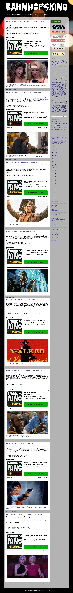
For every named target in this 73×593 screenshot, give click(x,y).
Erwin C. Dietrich (25, 436)
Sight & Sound (53, 226)
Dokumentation (53, 77)
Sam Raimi (60, 100)
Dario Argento (62, 73)
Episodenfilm (64, 77)
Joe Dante (62, 86)
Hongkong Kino (28, 507)
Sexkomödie (53, 103)
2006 (54, 195)
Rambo (52, 98)
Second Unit (53, 224)
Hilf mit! (40, 14)
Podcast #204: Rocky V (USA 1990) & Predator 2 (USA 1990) (20, 231)
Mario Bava (57, 93)
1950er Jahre (53, 60)
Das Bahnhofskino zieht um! (56, 121)
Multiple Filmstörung (54, 218)
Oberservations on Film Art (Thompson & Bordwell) (58, 220)
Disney (63, 76)
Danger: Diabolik (56, 73)
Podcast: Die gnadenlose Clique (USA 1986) (58, 125)
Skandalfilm (62, 103)
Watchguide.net (54, 233)
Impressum (34, 16)
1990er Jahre (16, 85)
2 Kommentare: (21, 84)
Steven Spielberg (62, 105)
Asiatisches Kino (55, 66)
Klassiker (52, 89)
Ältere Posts (46, 584)
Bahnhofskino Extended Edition (59, 68)
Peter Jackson (63, 95)
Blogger (49, 590)
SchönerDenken (54, 223)
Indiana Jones (59, 85)
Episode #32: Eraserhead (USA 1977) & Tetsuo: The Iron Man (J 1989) (58, 143)
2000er (10, 156)
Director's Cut (56, 76)
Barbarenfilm (59, 68)
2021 (54, 173)
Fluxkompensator (54, 214)
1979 (54, 198)
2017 (54, 179)
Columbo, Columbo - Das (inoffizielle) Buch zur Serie (15, 16)
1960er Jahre (60, 60)
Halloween (53, 83)
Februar (54, 165)
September (55, 155)
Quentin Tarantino (62, 97)
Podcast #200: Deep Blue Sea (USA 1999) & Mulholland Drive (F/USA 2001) (24, 514)
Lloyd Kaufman (43, 85)
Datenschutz (40, 16)
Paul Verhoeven (57, 95)
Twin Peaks (56, 108)
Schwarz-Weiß (53, 101)
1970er (10, 225)
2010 (54, 189)
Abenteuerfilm (61, 63)
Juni (54, 159)
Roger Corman (55, 99)
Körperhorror (53, 91)
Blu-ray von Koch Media (37, 308)
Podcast (7, 86)
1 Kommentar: (21, 155)
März (54, 164)
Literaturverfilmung (59, 92)
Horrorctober (53, 84)
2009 (54, 190)
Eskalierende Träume (55, 210)
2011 (54, 188)
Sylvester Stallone (36, 156)
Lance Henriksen (60, 91)
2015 (54, 182)
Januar (54, 167)
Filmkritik (54, 80)
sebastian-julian (41, 590)
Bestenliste (65, 68)
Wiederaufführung (54, 234)
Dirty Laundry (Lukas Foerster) (56, 207)
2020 (54, 174)
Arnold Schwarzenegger (62, 65)
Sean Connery (53, 102)
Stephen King (55, 105)
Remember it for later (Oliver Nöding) (57, 221)
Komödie (38, 85)
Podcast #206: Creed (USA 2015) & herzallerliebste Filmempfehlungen (23, 92)
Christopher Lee (17, 225)
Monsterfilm (53, 94)
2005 (54, 196)
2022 (54, 171)
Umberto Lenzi (62, 108)
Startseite (8, 14)
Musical (18, 156)
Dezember (55, 149)
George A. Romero (62, 81)
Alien (56, 65)
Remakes (56, 98)
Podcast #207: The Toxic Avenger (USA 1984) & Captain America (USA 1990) (25, 21)
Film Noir (65, 79)
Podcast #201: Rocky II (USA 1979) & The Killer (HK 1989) (20, 443)
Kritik (59, 90)
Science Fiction (34, 294)
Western (38, 364)
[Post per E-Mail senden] (25, 84)
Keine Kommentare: (22, 224)
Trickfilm (40, 156)
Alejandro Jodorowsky (62, 64)
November (55, 152)
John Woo (32, 507)
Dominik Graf (59, 77)
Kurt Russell (64, 90)
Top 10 (63, 107)
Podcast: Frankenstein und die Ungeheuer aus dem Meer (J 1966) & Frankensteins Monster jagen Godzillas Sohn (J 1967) (58, 130)
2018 (54, 177)
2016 (54, 180)
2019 (54, 176)
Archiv (36, 14)
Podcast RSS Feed (54, 240)
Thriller (34, 580)
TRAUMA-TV (46, 14)
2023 (54, 170)
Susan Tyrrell (53, 106)
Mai (54, 161)
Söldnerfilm (43, 436)
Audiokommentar (62, 66)
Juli (54, 158)
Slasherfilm (53, 104)
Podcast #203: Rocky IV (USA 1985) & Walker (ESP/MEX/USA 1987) (22, 300)
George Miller (53, 82)
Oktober (54, 153)
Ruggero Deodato (54, 100)
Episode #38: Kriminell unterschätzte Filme (58, 127)
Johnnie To (58, 88)
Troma (10, 86)
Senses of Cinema (54, 225)
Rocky (24, 156)
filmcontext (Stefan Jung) (55, 213)
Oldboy (52, 95)
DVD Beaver (53, 209)
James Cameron (57, 86)
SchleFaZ (64, 100)
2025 (54, 148)
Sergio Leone (64, 102)
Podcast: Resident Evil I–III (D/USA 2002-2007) (59, 123)
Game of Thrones (54, 81)
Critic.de (52, 204)
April (54, 162)
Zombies (52, 112)
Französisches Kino (61, 80)
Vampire (56, 109)
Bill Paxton (20, 294)
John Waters (64, 87)
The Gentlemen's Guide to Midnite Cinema (58, 229)
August (54, 156)
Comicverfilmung (29, 85)
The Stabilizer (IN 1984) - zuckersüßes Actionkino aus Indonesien (57, 135)
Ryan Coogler (27, 156)
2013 (54, 185)
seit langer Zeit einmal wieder (11, 377)
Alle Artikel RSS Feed (54, 239)
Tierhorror (58, 107)
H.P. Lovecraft (63, 82)
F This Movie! (53, 211)
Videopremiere (14, 86)
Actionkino (16, 294)
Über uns (28, 16)
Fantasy (59, 78)
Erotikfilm (54, 78)
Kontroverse (53, 90)
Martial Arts (63, 93)
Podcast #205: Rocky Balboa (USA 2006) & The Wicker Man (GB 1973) (23, 162)
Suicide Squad (43, 100)
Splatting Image (54, 228)
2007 (54, 193)
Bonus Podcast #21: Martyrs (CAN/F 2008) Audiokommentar (58, 138)
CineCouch (53, 202)
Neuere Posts (9, 584)
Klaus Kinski (30, 436)
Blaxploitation (63, 69)
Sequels (31, 156)
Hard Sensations (54, 215)
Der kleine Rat (57, 75)
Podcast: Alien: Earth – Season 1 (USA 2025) (58, 140)
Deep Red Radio (54, 205)
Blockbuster (14, 156)
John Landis (58, 87)
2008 (54, 192)
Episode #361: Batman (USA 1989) (57, 132)
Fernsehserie (59, 79)
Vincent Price (61, 110)
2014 (54, 183)
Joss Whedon (63, 88)
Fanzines (64, 78)
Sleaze (58, 104)
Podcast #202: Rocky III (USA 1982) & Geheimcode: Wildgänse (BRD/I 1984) (24, 370)
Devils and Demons (54, 206)
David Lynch (23, 580)
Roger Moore (63, 99)
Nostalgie (63, 94)
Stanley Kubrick (64, 104)
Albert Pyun (21, 85)
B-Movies (24, 85)
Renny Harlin (30, 580)
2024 (54, 168)
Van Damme (63, 109)
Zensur (63, 111)
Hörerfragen (53, 85)
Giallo (58, 82)
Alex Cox (15, 364)
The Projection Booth (55, 230)
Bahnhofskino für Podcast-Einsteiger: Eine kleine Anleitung (22, 14)
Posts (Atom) (12, 586)
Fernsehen (53, 79)
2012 (54, 186)
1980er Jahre (11, 85)
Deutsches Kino (64, 75)
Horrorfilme (35, 85)
